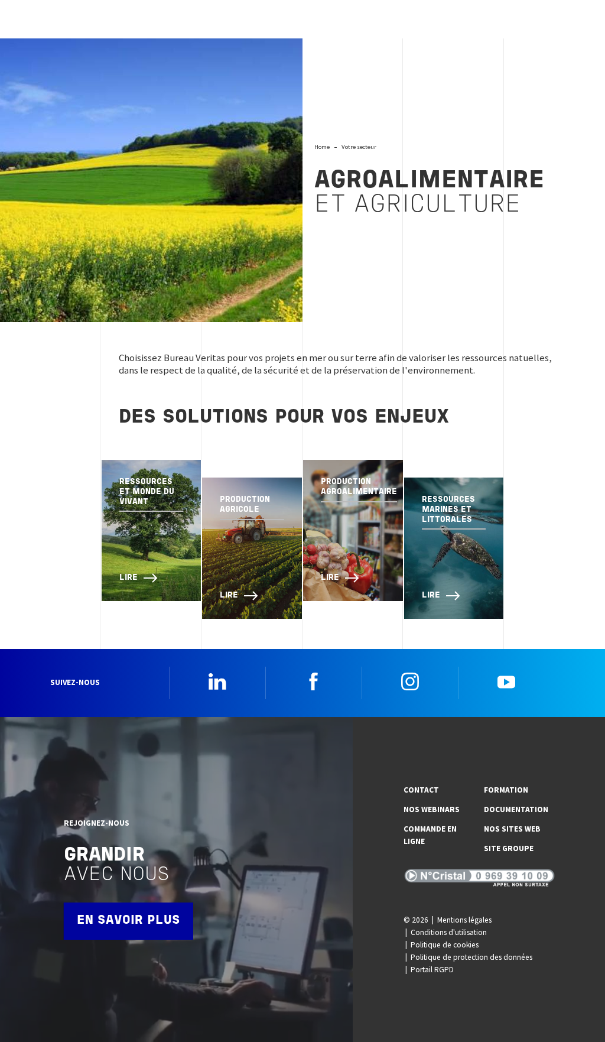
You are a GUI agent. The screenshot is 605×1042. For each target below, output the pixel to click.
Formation (506, 790)
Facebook (314, 681)
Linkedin (217, 681)
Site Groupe (509, 848)
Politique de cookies (445, 945)
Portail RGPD (432, 970)
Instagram (410, 681)
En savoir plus (128, 920)
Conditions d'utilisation (449, 932)
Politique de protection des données (471, 957)
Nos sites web (512, 829)
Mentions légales (464, 920)
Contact (421, 790)
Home (322, 146)
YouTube (506, 681)
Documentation (516, 809)
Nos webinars (432, 809)
